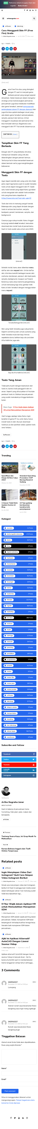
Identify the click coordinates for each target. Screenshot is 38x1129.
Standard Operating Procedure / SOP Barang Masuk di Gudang (28, 479)
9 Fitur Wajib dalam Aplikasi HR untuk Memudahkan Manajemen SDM (19, 906)
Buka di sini (22, 6)
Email (4, 1079)
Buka (14, 134)
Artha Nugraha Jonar (9, 36)
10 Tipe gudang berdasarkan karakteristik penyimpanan (26, 506)
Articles (6, 819)
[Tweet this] (7, 48)
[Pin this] (15, 48)
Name (4, 1068)
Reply (34, 982)
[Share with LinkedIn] (11, 48)
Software (6, 435)
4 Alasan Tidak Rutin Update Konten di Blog (10, 505)
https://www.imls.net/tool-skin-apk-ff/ (16, 198)
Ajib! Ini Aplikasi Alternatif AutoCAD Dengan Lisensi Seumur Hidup (16, 941)
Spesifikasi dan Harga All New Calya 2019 (10, 478)
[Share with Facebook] (3, 48)
